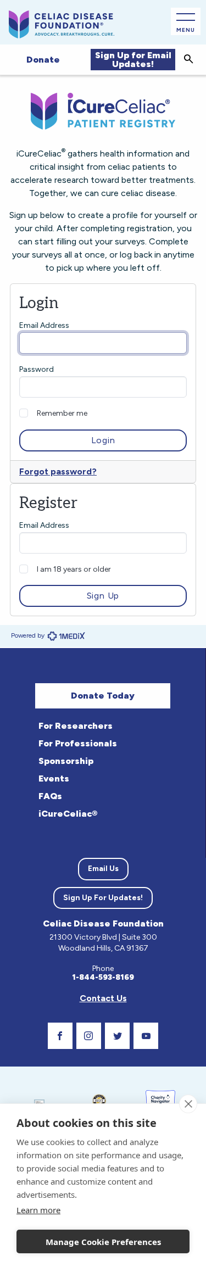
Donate (43, 59)
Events (53, 778)
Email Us (103, 868)
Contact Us (103, 998)
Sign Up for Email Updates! (133, 59)
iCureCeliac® (67, 813)
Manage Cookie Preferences (103, 1241)
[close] (188, 1104)
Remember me (62, 413)
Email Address (44, 325)
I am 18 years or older (74, 569)
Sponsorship (65, 761)
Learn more (38, 1209)
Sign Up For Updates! (103, 897)
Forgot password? (58, 471)
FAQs (50, 796)
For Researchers (75, 726)
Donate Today (103, 695)
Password (36, 369)
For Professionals (77, 743)
